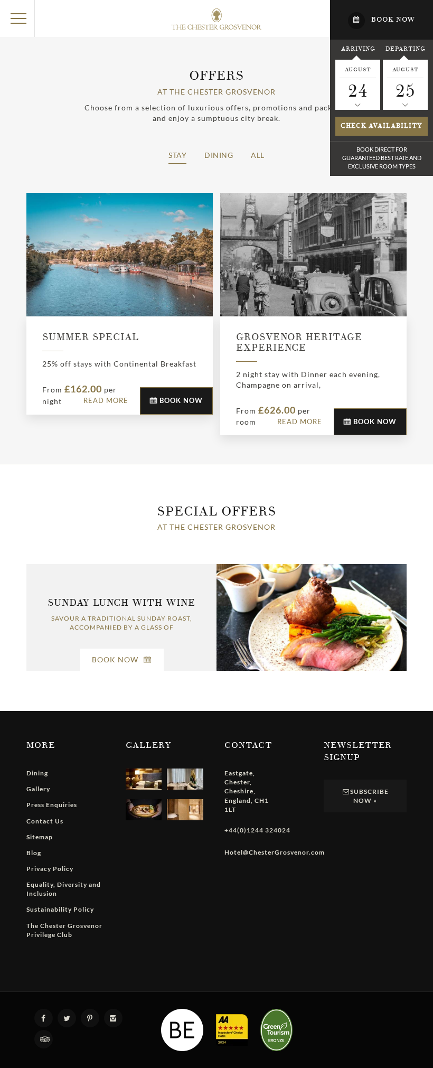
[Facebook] (44, 1018)
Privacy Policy (49, 869)
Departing (405, 48)
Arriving (358, 48)
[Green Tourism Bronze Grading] (276, 1030)
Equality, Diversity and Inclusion (63, 888)
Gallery (38, 789)
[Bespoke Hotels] (182, 1030)
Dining (218, 155)
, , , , (246, 791)
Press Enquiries (51, 805)
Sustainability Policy (60, 909)
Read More (105, 400)
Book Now (180, 400)
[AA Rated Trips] (232, 1030)
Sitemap (39, 837)
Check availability (381, 126)
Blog (33, 853)
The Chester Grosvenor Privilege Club (64, 930)
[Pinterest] (91, 1018)
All (258, 155)
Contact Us (44, 821)
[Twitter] (68, 1018)
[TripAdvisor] (44, 1039)
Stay (177, 155)
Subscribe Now (369, 796)
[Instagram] (114, 1018)
